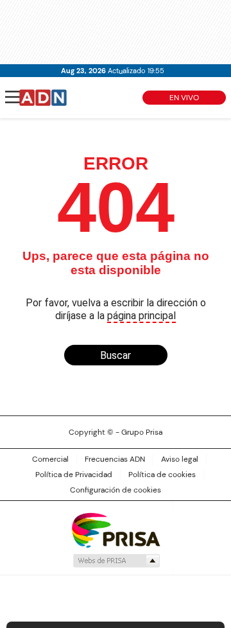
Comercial (50, 459)
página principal (141, 316)
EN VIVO (184, 97)
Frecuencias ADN (115, 459)
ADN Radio (43, 97)
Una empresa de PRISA (115, 529)
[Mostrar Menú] (13, 97)
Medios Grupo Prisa (116, 560)
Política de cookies (162, 474)
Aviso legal (179, 459)
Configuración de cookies (115, 490)
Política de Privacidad (73, 474)
